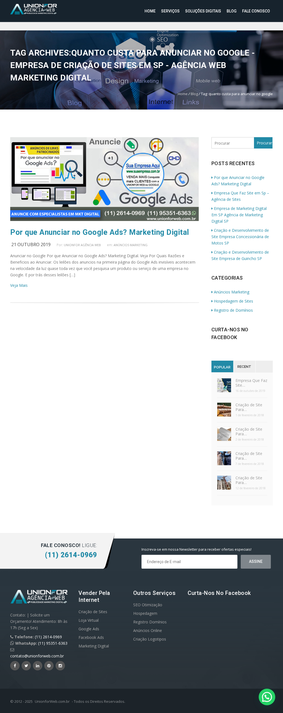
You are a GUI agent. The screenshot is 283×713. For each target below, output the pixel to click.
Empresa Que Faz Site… (251, 382)
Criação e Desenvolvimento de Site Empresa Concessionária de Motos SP (240, 237)
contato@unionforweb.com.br (37, 656)
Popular (222, 367)
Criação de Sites (92, 611)
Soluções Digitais (203, 11)
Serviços (170, 11)
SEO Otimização (147, 604)
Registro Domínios (150, 621)
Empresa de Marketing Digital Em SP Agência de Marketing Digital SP (239, 215)
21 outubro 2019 (31, 244)
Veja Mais (19, 285)
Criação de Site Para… (248, 407)
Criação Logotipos (149, 639)
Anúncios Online (147, 630)
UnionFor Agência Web (82, 245)
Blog (232, 11)
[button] (267, 697)
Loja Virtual (88, 620)
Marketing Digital (93, 646)
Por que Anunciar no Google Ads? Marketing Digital (99, 232)
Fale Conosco (256, 11)
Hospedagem (145, 613)
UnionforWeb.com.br (52, 701)
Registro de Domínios (233, 310)
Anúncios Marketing (131, 245)
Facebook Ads (91, 637)
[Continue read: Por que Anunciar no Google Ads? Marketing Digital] (104, 219)
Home (150, 11)
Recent (244, 367)
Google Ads (88, 628)
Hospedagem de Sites (233, 301)
